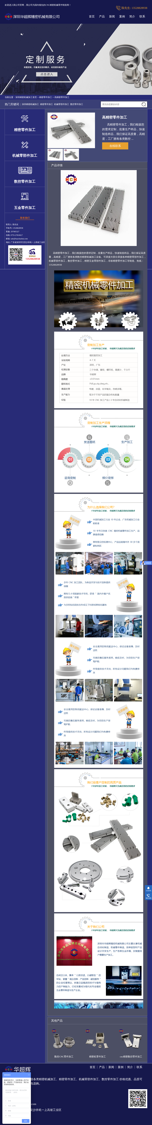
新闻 (112, 16)
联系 (142, 16)
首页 (92, 16)
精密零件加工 (45, 97)
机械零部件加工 (61, 104)
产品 (102, 16)
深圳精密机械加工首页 (26, 97)
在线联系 (115, 145)
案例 (122, 16)
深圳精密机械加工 (30, 104)
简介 (132, 16)
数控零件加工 (76, 104)
